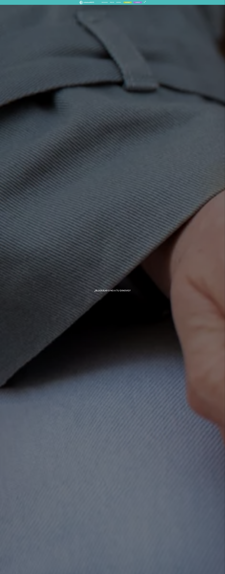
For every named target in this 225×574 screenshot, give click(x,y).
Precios (112, 2)
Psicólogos (105, 2)
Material (118, 2)
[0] (144, 2)
